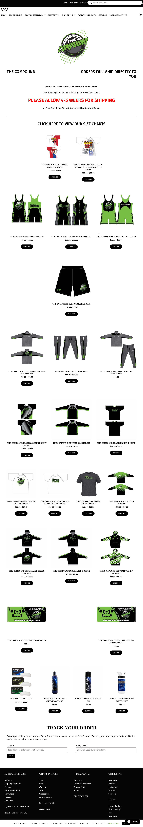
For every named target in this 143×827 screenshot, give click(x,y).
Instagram (112, 787)
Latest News (44, 809)
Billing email (81, 745)
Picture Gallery (115, 806)
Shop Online (67, 15)
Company (52, 15)
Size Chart (9, 801)
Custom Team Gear (34, 15)
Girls (41, 790)
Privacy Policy (79, 787)
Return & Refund (12, 790)
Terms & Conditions (82, 784)
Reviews (8, 797)
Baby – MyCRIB (45, 797)
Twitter (111, 784)
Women (42, 787)
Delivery (8, 780)
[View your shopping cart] (140, 15)
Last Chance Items (118, 15)
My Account (74, 3)
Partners (77, 780)
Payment (8, 787)
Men (41, 780)
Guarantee (9, 794)
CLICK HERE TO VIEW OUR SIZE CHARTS (71, 123)
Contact (83, 3)
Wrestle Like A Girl (87, 15)
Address (77, 790)
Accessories (44, 794)
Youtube (112, 794)
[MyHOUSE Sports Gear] (5, 9)
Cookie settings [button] (113, 823)
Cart (65, 3)
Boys (41, 784)
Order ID (10, 745)
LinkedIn (112, 790)
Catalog (103, 15)
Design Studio (15, 15)
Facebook (112, 780)
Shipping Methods (12, 784)
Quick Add (54, 177)
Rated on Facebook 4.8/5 (15, 813)
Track (11, 756)
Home (3, 15)
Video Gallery (114, 809)
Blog (110, 813)
